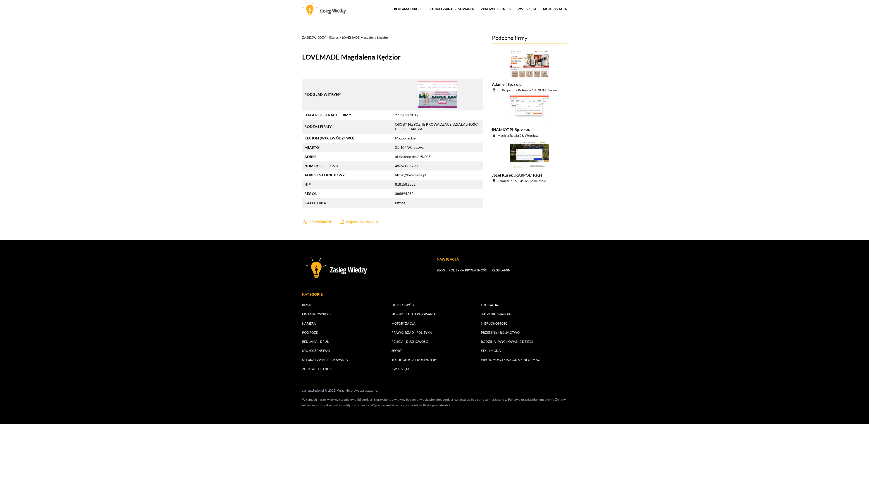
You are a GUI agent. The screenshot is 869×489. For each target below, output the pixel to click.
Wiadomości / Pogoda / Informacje (512, 360)
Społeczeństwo (316, 350)
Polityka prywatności (468, 270)
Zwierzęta (527, 9)
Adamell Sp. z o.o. (507, 84)
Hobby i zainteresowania (414, 314)
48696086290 (406, 166)
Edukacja (489, 305)
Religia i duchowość (410, 341)
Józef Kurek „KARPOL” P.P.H (517, 175)
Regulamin (501, 270)
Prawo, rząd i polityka (412, 332)
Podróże (310, 332)
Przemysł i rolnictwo (500, 332)
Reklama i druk (407, 9)
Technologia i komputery (414, 360)
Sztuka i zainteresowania (451, 9)
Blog (441, 270)
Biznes (400, 203)
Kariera (309, 323)
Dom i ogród (403, 305)
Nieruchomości (495, 323)
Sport (397, 350)
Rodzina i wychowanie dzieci (507, 341)
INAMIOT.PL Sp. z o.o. (511, 129)
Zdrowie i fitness (496, 9)
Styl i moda (491, 350)
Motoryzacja (555, 9)
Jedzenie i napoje (496, 314)
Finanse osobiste (317, 314)
